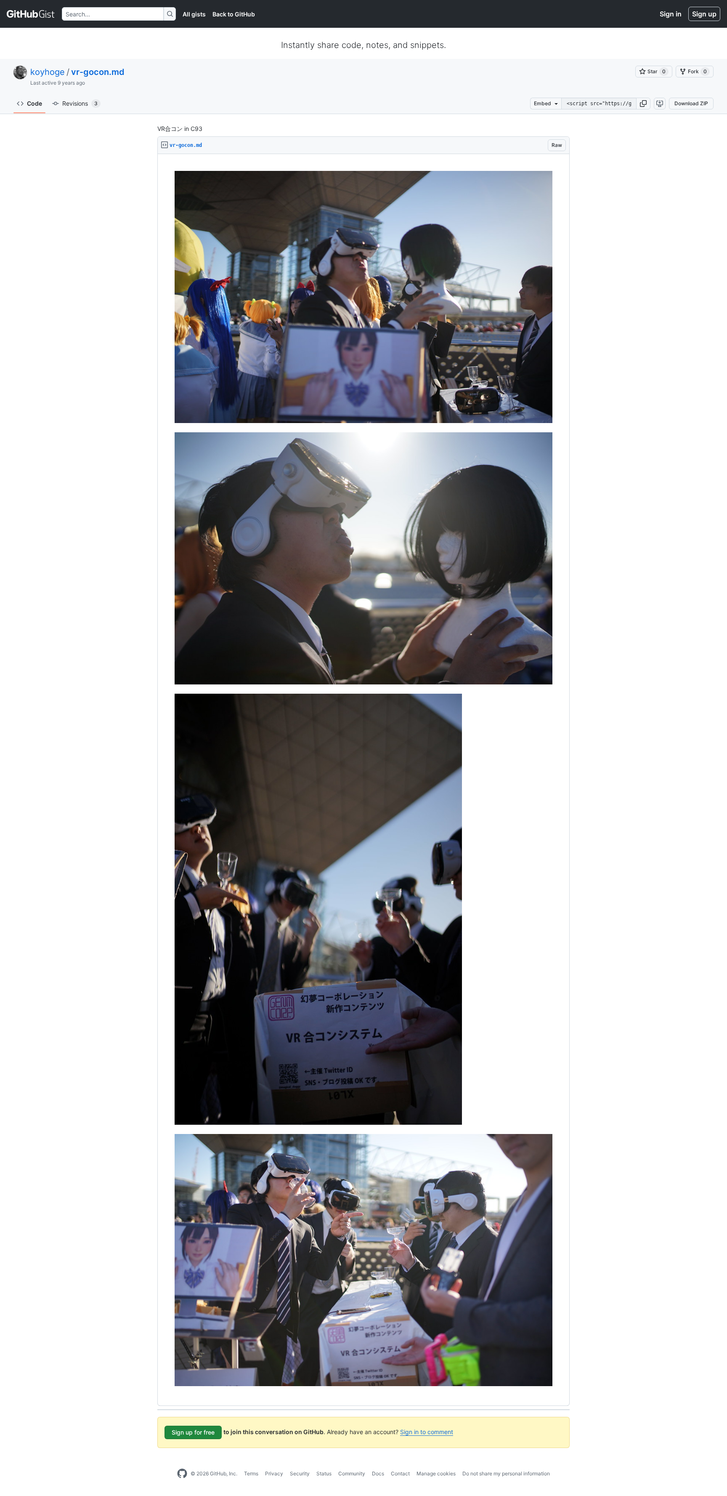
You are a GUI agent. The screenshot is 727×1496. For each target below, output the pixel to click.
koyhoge (47, 72)
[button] (643, 103)
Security (300, 1473)
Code (34, 103)
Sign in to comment (426, 1431)
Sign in (671, 14)
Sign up (704, 14)
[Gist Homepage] (31, 14)
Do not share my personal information (506, 1473)
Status (324, 1473)
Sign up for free (193, 1432)
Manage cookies (436, 1473)
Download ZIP (691, 103)
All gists (194, 14)
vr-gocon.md (98, 72)
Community (351, 1473)
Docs (378, 1473)
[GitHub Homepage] (182, 1473)
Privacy (274, 1473)
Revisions (80, 103)
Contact (400, 1473)
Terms (251, 1473)
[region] (363, 780)
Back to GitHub (233, 14)
